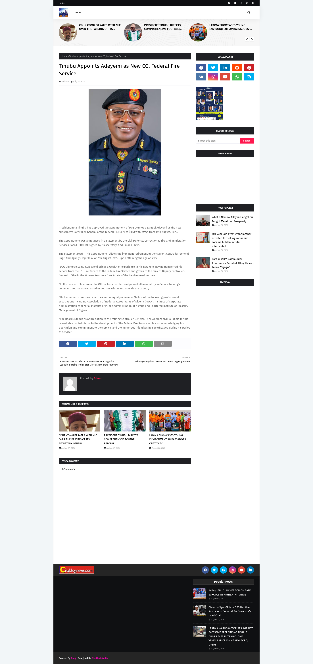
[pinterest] (247, 3)
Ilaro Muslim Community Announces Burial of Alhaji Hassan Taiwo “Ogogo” (233, 263)
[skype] (252, 3)
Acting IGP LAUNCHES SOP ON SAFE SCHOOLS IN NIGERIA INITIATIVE (229, 592)
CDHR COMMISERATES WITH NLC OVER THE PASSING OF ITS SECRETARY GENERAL (100, 27)
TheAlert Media (100, 658)
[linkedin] (225, 67)
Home (62, 3)
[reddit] (237, 67)
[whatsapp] (237, 76)
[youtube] (225, 76)
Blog (73, 658)
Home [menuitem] (78, 12)
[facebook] (229, 3)
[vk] (201, 76)
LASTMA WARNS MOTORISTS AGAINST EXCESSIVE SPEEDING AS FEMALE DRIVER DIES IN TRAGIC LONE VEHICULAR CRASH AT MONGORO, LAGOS (230, 636)
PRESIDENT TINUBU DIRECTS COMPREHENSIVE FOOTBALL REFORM (162, 27)
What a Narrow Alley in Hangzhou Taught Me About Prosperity (232, 219)
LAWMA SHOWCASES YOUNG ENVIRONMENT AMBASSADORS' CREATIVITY (229, 27)
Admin (65, 81)
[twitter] (235, 3)
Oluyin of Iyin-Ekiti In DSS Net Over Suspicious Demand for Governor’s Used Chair (229, 611)
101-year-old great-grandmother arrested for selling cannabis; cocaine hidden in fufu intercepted (231, 240)
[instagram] (241, 3)
